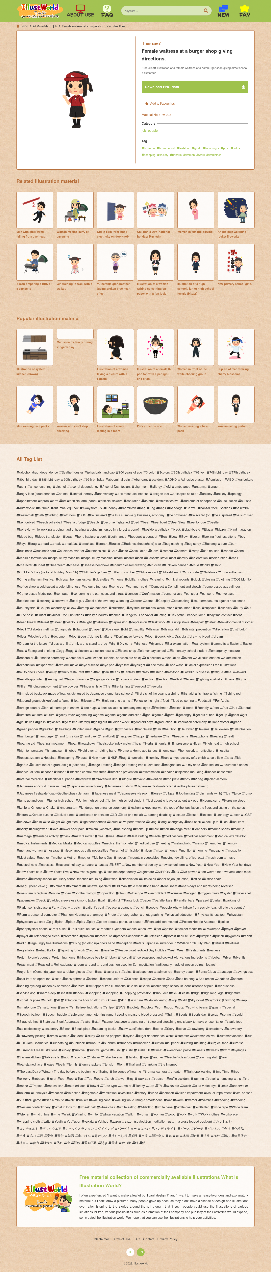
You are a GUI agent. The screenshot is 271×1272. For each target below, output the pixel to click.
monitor (186, 850)
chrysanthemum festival (74, 579)
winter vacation (113, 1114)
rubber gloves (75, 971)
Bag (152, 508)
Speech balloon (30, 1014)
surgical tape (219, 1043)
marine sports (220, 829)
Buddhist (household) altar (142, 543)
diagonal (81, 629)
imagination (172, 764)
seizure (79, 986)
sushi (117, 1050)
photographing (153, 914)
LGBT (248, 814)
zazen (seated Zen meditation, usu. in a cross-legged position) (168, 1121)
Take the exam (114, 1057)
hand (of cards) (68, 736)
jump (248, 793)
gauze (159, 714)
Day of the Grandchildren (188, 615)
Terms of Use (121, 1239)
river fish (241, 957)
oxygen (191, 893)
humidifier (137, 757)
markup (239, 829)
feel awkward (236, 672)
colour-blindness (95, 586)
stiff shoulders (141, 1028)
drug (104, 643)
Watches (207, 1100)
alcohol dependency (84, 486)
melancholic (182, 843)
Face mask (156, 665)
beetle (214, 522)
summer (183, 1035)
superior (173, 1043)
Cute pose (26, 615)
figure (242, 679)
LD (115, 814)
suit (171, 1035)
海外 (217, 1135)
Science (132, 978)
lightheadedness (94, 821)
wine (56, 1114)
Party (55, 907)
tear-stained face (30, 1064)
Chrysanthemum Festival (36, 579)
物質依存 (240, 1135)
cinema (118, 579)
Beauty (95, 522)
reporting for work (73, 950)
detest (212, 622)
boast (69, 536)
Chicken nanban (176, 565)
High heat (212, 743)
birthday (163, 529)
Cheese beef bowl (96, 565)
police (224, 921)
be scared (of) (200, 515)
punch (219, 936)
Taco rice (79, 1057)
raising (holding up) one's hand (93, 943)
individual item (29, 772)
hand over (90, 736)
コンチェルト (28, 1128)
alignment (141, 486)
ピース (185, 1128)
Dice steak (112, 629)
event (188, 657)
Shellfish (66, 993)
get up (222, 714)
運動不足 (90, 1142)
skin (123, 1000)
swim (226, 1050)
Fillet (22, 686)
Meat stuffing (139, 836)
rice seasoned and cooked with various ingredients (171, 957)
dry (113, 643)
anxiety (207, 493)
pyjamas (234, 936)
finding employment (44, 686)
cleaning (158, 579)
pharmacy (97, 914)
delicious (71, 622)
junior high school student (126, 800)
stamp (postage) (115, 1021)
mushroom (215, 857)
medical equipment (200, 836)
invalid (140, 779)
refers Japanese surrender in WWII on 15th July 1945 (173, 943)
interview (84, 779)
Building (211, 543)
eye (75, 665)
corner (137, 600)
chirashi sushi (171, 572)
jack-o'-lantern (217, 779)
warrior (192, 1100)
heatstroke (87, 743)
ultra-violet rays (205, 1085)
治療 (196, 1135)
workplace (215, 155)
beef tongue (197, 522)
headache (181, 736)
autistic (246, 500)
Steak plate (82, 1028)
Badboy (111, 508)
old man (136, 886)
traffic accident (179, 1078)
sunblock (78, 1043)
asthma (149, 500)
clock (197, 579)
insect (211, 772)
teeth (61, 1064)
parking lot (232, 900)
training (198, 1078)
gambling (85, 714)
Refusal (233, 943)
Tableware (52, 1057)
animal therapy (82, 493)
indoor (48, 772)
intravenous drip (106, 779)
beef (146, 522)
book (103, 536)
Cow (73, 607)
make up (142, 829)
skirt (184, 1000)
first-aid (188, 693)
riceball (216, 957)
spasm (216, 1007)
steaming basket (105, 1028)
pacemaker (27, 900)
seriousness (225, 986)
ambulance (182, 486)
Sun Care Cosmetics (33, 1043)
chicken (155, 565)
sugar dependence (151, 1035)
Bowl (184, 536)
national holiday (69, 864)
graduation (164, 722)
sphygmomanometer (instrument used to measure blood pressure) (117, 1014)
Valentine (73, 1093)
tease (50, 1064)
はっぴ (145, 1128)
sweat (158, 1050)
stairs (86, 1021)
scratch (160, 978)
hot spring (67, 757)
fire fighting (122, 686)
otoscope (136, 893)
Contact (148, 1239)
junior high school (61, 800)
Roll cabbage (63, 964)
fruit (225, 707)
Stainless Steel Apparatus (60, 1021)
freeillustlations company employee (125, 707)
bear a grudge (76, 522)
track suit (143, 1078)
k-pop (194, 800)
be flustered (98, 515)
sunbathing (60, 1043)
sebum (238, 978)
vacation (57, 1093)
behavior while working (35, 529)
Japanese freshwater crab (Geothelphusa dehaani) (172, 786)
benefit (135, 529)
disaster (153, 629)
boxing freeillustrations (220, 536)
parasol (203, 900)
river (228, 957)
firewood (140, 686)
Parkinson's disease (33, 907)
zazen (116, 1121)
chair (234, 558)
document (60, 636)
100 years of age (130, 472)
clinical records (178, 579)
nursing (97, 879)
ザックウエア (51, 1128)
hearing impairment (52, 743)
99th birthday (95, 479)
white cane (165, 1107)
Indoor (61, 772)
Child (217, 565)
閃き (104, 1142)
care (120, 558)
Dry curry (125, 643)
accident (157, 479)
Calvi (155, 550)
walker (83, 1100)
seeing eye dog (30, 986)
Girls (31, 722)
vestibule (127, 1093)
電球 (114, 1142)
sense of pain (204, 986)
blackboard (192, 529)
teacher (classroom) (181, 1057)
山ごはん (84, 1135)
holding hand (107, 750)
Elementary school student (188, 650)
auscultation (228, 500)
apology (236, 493)
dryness (141, 643)
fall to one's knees (31, 672)
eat (21, 650)
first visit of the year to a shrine (158, 693)
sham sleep (47, 993)
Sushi (129, 1050)
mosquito (217, 850)
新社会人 (158, 1135)
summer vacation (231, 1035)
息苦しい (101, 1135)
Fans (116, 672)
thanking (151, 1064)
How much (99, 757)
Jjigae (170, 793)
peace (112, 907)
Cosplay (164, 600)
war (169, 1100)
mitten (147, 850)
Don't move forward (129, 636)
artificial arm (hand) (83, 500)
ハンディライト (165, 1128)
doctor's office (39, 636)
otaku (122, 893)
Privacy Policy (167, 1239)
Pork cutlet (59, 928)
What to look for (65, 1107)
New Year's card (30, 871)
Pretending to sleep (46, 936)
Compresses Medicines (35, 593)
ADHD (172, 479)
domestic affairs (101, 636)
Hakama (203, 729)
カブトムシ (224, 1121)
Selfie (134, 986)
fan (90, 672)
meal (100, 836)
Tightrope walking (198, 1071)
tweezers (172, 1085)
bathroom (69, 515)
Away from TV (92, 508)
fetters (190, 679)
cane (240, 550)
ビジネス (213, 1128)
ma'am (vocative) (100, 829)
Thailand (134, 1064)
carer (130, 558)
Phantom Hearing (73, 914)
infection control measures (87, 772)
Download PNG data (162, 86)
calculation (139, 550)
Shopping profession (137, 993)
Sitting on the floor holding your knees (90, 1000)
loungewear (40, 829)
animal (63, 493)
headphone (200, 736)
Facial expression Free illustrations (211, 665)
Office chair (213, 879)
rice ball (126, 957)
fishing (217, 693)
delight (87, 622)
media (156, 836)
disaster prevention (197, 629)
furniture (25, 714)
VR (21, 1100)
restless (214, 950)
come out (117, 586)
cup (198, 607)
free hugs (90, 707)
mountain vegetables (144, 857)
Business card (46, 550)
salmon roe (164, 971)
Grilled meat (83, 729)
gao (148, 714)
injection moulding (190, 772)
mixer (160, 850)
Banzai (191, 508)
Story (170, 1028)
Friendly (203, 707)
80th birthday (28, 479)
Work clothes (210, 1114)
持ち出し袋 (119, 1135)
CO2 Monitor (243, 579)
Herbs (149, 743)
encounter (26, 657)
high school (231, 743)
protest (171, 936)
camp (195, 550)
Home (124, 750)
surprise (238, 1043)
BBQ (83, 515)
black (177, 529)
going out (100, 722)
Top (80, 1078)
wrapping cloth (29, 1121)
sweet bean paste (178, 1050)
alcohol (61, 486)
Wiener (24, 1114)
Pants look (131, 900)
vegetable (91, 1093)
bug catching (174, 543)
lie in (38, 821)
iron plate (172, 779)
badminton (128, 508)
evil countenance (208, 657)
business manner (72, 550)
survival (80, 1050)
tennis (73, 1064)
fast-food (184, 148)
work (202, 155)
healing (217, 736)
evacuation (172, 657)
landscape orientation (94, 814)
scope (146, 978)
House (82, 757)
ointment (59, 886)
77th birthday (241, 472)
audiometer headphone (199, 500)
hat (168, 736)
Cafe (114, 550)
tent (121, 1064)
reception (125, 943)
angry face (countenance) (37, 493)
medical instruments (33, 843)
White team (240, 1107)
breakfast (71, 543)
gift (245, 714)
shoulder (162, 993)
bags (162, 508)
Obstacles (149, 879)
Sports (182, 1014)
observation (129, 879)
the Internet (169, 1064)
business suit (167, 148)
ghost (235, 714)
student (78, 1035)
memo (199, 843)
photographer (129, 914)
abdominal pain (119, 479)
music (231, 857)
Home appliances (145, 750)
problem (88, 936)
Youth (59, 1121)
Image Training (101, 764)
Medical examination (232, 836)
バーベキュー (127, 1128)
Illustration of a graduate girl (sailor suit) (59, 764)
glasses (55, 722)
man (166, 829)
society (164, 155)
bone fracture (86, 536)
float (76, 700)
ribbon (112, 957)
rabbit (248, 936)
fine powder (70, 686)
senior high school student (172, 986)
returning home (64, 957)
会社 (227, 1128)
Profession (154, 936)
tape (145, 1057)
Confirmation (151, 593)
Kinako (51, 807)
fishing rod (233, 693)
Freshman (161, 707)
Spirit (170, 1014)
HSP (114, 757)
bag (142, 508)
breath (102, 543)
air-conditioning (41, 486)
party (66, 907)
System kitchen (30, 1057)
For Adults (222, 700)
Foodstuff (204, 700)
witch (131, 1114)
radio (22, 943)
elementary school (153, 650)
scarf (58, 978)
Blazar (208, 529)
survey (66, 1050)
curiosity (226, 607)
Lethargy (222, 814)
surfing (188, 1043)
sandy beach (185, 971)
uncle (224, 1085)
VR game (34, 1100)
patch (78, 907)
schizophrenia (75, 978)
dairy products (98, 615)
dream (218, 636)
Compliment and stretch (184, 586)
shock (80, 993)
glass (42, 722)
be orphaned (178, 515)
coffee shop (27, 586)
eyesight (139, 665)
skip (174, 1000)
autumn (44, 508)
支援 (144, 1135)
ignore (23, 764)
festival (149, 679)
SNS (122, 1007)
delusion (102, 622)
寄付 (60, 1135)
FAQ (137, 1239)
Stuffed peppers (110, 1035)
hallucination (242, 729)
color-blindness (69, 586)
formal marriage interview (62, 707)
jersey (157, 793)
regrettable (26, 950)
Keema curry (211, 800)
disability (138, 629)
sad (100, 971)
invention (155, 779)
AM (168, 486)
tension (110, 1064)
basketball (243, 508)
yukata (89, 1121)
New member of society (141, 864)
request (94, 950)
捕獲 (134, 1135)
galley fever (67, 714)
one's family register (33, 893)
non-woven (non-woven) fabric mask (226, 871)
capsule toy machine (65, 558)
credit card (100, 607)
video (154, 1093)
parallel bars (163, 900)
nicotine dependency (121, 871)
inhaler (169, 772)
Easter (234, 643)
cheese (74, 565)
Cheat (40, 565)
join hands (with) (210, 793)
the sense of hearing (126, 1071)
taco (66, 1057)
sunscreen (143, 1043)
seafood (223, 978)
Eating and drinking (41, 650)
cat (174, 558)
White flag (202, 1107)
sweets (200, 1050)
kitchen (136, 807)
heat (73, 743)
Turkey (140, 1085)
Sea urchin (206, 978)
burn (224, 543)
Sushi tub (143, 1050)
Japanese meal (105, 793)
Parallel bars (185, 900)
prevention (70, 936)
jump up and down (32, 800)
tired (236, 1071)
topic (99, 1078)
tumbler (126, 1085)
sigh (197, 993)
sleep (243, 1000)
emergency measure (225, 650)
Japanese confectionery (86, 786)
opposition (107, 893)
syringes (240, 1050)
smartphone (27, 1007)
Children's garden (94, 572)
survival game (99, 1050)
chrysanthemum (232, 572)
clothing (224, 579)
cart (140, 558)
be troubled (27, 522)
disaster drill (171, 629)
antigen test (161, 493)
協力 (33, 1135)
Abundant (141, 479)
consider (192, 593)
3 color (151, 472)
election (83, 650)
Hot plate (50, 757)
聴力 (36, 1142)
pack (42, 900)
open (67, 893)
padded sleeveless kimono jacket (73, 900)
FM (98, 700)
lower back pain (73, 829)
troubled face (76, 1085)
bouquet (136, 536)
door (150, 636)
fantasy (144, 672)
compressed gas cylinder (222, 586)
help (138, 743)
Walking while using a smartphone (138, 1100)
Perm (23, 914)
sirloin (48, 1000)
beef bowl (160, 522)
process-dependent (129, 936)
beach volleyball (50, 522)
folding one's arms (117, 700)
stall (97, 1021)
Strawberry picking (32, 1035)
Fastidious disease (196, 672)
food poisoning (183, 700)
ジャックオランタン (79, 1128)
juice (237, 793)
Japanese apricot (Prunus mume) (42, 786)
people (153, 130)
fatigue (218, 672)
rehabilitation (47, 950)
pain (103, 900)
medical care (174, 836)
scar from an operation (35, 978)
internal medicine (31, 779)
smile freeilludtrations (87, 1007)
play (82, 921)
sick (174, 993)
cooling (124, 600)
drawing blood (200, 636)
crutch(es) (118, 607)
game (100, 714)
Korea (23, 814)
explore (63, 665)
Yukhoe (103, 1121)
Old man (121, 886)
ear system (201, 643)
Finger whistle (92, 686)
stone (159, 1028)
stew (124, 1028)
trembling (226, 1078)
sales (236, 148)
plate (71, 921)
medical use (146, 843)
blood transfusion (49, 536)
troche (23, 1085)
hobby (71, 750)
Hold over (87, 750)
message (53, 850)
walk (71, 1100)
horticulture (206, 750)
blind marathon (240, 529)
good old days (143, 722)
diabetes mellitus (42, 629)
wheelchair (88, 1107)
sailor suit (113, 971)
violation (168, 1093)
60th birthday (183, 472)
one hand (152, 886)
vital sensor (243, 1093)
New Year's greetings (88, 871)
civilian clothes (137, 579)
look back (194, 821)
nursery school (41, 879)
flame (65, 700)
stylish (129, 1035)
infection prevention (124, 772)
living (153, 821)
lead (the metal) (132, 814)
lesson (193, 814)
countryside (27, 607)
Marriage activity (47, 836)
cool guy (78, 600)
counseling (181, 600)
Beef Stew (178, 522)
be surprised (223, 515)
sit (58, 1000)
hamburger (212, 148)
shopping (150, 155)
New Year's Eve (57, 871)
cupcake (210, 607)
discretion (222, 629)
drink (75, 643)
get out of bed (204, 714)
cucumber (167, 607)
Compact (157, 586)
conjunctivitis (173, 593)
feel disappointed (31, 679)
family (52, 672)
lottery (23, 829)
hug (124, 757)
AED (230, 479)
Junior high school (91, 800)
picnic (41, 921)
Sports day (199, 1014)
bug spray (194, 543)
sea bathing (186, 978)
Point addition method (162, 921)
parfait (217, 900)
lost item (238, 821)
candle (228, 550)
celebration (200, 558)
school (93, 978)
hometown (168, 750)
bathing (53, 515)
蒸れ (60, 1142)
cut (249, 607)
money (172, 850)
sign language (214, 993)
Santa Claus (207, 971)
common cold (137, 586)
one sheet (170, 886)
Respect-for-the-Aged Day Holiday (142, 950)
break (57, 543)
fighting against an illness (216, 679)
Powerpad (213, 928)
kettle (23, 807)
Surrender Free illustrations (38, 1050)
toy (131, 1078)
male (155, 829)
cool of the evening (101, 600)
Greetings (64, 729)
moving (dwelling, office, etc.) (183, 857)
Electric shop (127, 650)
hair (158, 729)
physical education (180, 914)
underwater (240, 1085)
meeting (164, 843)
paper (147, 900)
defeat (44, 622)
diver (22, 636)
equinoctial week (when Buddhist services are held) (105, 657)
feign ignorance (78, 679)
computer (62, 593)
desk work (158, 622)
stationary (51, 1028)
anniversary (105, 493)
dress (55, 643)
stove (182, 1028)
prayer (228, 928)
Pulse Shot (187, 936)
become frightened (117, 522)
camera (167, 550)
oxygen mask (209, 893)
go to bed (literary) (77, 722)
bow (174, 536)
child (195, 565)
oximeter (176, 893)
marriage (25, 836)
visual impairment (219, 1093)
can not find (211, 550)
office (197, 879)
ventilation (109, 1093)
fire (108, 686)
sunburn (94, 1043)
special (230, 1007)
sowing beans (198, 1007)
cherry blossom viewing (129, 565)
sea (171, 978)
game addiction (130, 714)
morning (201, 850)
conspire (208, 593)
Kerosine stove (234, 800)
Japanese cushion (120, 786)
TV (160, 1085)
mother (44, 857)
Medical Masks (61, 843)
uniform (177, 155)
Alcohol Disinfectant (116, 486)
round (92, 964)
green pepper (28, 729)
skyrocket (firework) (221, 1000)
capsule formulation (33, 558)
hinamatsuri (55, 750)
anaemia (200, 486)
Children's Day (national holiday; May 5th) (48, 572)
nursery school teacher (72, 879)
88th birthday (50, 479)
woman (190, 155)
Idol (239, 757)
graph (237, 722)
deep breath (27, 622)
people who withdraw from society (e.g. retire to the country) (203, 907)
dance (116, 615)
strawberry (197, 1028)
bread (45, 543)
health (231, 736)
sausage (226, 971)
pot (159, 928)
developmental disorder (236, 622)
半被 (22, 1135)
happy (140, 736)
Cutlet (42, 615)
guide (197, 148)
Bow (164, 536)
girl (21, 722)
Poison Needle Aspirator (199, 921)
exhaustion (27, 665)
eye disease (90, 665)
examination (232, 657)
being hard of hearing (71, 529)
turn (151, 1085)
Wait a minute (54, 1100)
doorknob (164, 636)
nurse (23, 879)
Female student (129, 679)
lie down (25, 821)
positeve (147, 928)
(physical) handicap (101, 472)
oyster (227, 893)
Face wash (176, 665)
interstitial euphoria (60, 779)
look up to (211, 821)
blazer (221, 529)
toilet (52, 1078)
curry (239, 607)
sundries (126, 1043)
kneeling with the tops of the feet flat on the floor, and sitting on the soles (195, 807)
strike (65, 1035)
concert (133, 593)
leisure (180, 814)
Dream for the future (33, 643)
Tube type (110, 1085)
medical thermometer (119, 843)
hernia (162, 743)
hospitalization (29, 757)
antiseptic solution (185, 493)
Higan (197, 743)
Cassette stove (157, 558)
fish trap (203, 693)
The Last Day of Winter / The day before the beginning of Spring (64, 1071)
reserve (108, 950)
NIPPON (164, 871)
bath (41, 515)
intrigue (126, 779)
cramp (84, 607)
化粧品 (239, 1128)
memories (215, 843)
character (25, 565)
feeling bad (55, 679)
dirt (125, 629)
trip (239, 1078)
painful (115, 900)
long (163, 821)
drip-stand (90, 643)
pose (226, 148)
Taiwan (95, 1057)
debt (238, 615)
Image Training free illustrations (138, 764)
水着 (186, 1135)
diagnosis (64, 629)
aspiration (133, 500)
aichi (22, 486)
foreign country (29, 707)
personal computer (44, 914)
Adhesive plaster (192, 479)
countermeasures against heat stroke (219, 600)
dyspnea (157, 643)
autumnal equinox (66, 508)
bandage (176, 508)
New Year (196, 864)
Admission (215, 479)
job (144, 130)
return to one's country (34, 957)
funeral (246, 707)
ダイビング (106, 1128)
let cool (207, 814)
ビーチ (198, 1128)
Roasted (44, 964)
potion (169, 928)
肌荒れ (48, 1142)
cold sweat (47, 586)
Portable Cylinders (113, 928)
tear (224, 1057)
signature (234, 993)
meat (122, 836)
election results (103, 650)
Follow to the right (146, 700)
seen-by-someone (57, 986)
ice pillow (216, 757)
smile (64, 1007)
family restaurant (72, 672)
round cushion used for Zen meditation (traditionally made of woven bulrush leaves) (158, 964)
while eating (127, 1107)
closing (210, 579)
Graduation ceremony (191, 722)
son (159, 1007)
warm (180, 1100)
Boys (22, 543)
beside (149, 529)
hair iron (171, 729)
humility (153, 757)
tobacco (39, 1078)
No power (190, 871)
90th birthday (73, 479)
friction (177, 707)
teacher (158, 1057)
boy (242, 536)
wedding (223, 1100)
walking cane (101, 1100)
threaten (176, 1071)
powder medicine (190, 928)
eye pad (108, 665)
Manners (200, 829)
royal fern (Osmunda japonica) (40, 971)
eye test (123, 665)
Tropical (37, 1085)
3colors (165, 472)
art (64, 500)
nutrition (111, 879)
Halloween (221, 729)
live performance (133, 821)
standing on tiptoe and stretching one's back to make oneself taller (177, 1021)
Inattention (211, 764)
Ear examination (178, 643)
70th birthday (218, 472)
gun (110, 729)
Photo (112, 914)
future (39, 714)
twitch (187, 1085)
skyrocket (197, 1000)
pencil (140, 907)
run (91, 971)
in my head (192, 764)
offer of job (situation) (174, 879)
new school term (173, 864)
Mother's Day (103, 857)
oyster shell (243, 893)
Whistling (146, 1107)
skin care (136, 1000)
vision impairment (190, 1093)
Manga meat (181, 829)
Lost (225, 821)
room (80, 964)
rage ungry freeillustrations (49, 943)
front (216, 707)
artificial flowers (111, 500)
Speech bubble (56, 1014)
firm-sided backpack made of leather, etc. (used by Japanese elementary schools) (76, 693)
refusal (219, 943)
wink (67, 1114)
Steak (66, 1028)
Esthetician (153, 657)
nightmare (147, 871)
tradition (159, 1078)
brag (33, 543)
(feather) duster (72, 472)
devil (22, 629)
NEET (116, 864)
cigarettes (102, 579)
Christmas (210, 572)
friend (189, 707)
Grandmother (220, 722)
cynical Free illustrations (67, 615)
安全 (50, 1135)
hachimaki (144, 729)
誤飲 (77, 1142)
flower (87, 700)
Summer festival (204, 1035)
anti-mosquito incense (133, 493)
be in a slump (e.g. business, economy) (138, 515)
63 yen (201, 472)
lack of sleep (66, 814)
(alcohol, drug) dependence (38, 472)
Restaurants (196, 950)
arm (55, 500)
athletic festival (169, 500)
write (47, 1121)
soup (169, 1007)
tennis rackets (91, 1064)
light (57, 821)
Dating (161, 615)
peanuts (126, 907)
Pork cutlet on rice (83, 928)
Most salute (27, 857)
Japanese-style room (134, 793)
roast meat (26, 964)
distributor (240, 629)
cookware (61, 600)
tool (62, 1078)
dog (74, 636)
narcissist (47, 864)
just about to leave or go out (167, 800)
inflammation (151, 772)
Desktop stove (179, 622)
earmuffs (219, 643)
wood (172, 1114)
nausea (103, 864)
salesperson (144, 971)
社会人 (24, 1142)
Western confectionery (35, 1107)
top (71, 1078)
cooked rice (27, 600)
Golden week (120, 722)
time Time (222, 1071)
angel (214, 486)
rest (172, 950)
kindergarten (68, 807)
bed (136, 522)
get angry (184, 714)
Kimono (36, 807)
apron (45, 500)
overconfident (156, 893)
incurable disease (235, 764)
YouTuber (73, 1121)
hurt (166, 757)
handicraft (108, 736)
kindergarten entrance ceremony (104, 807)
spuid (239, 1014)
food (166, 700)
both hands (118, 536)
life (48, 821)
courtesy (60, 607)
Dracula (180, 636)
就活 (71, 1135)
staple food (234, 1021)
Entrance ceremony (51, 657)
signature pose (29, 1000)
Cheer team (57, 565)
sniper (110, 1007)
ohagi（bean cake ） (34, 886)
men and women (31, 850)
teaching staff (208, 1057)
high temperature (31, 750)
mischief (118, 850)
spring (226, 1014)
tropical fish (55, 1085)
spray (214, 1014)
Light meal (71, 821)
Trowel (94, 1085)
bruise (115, 543)
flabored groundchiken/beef (38, 700)
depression (119, 622)
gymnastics (125, 729)
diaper (96, 629)
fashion (158, 672)
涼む (227, 1135)
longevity (177, 821)
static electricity (30, 1028)
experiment (46, 665)
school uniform (112, 978)
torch (110, 1078)
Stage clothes (28, 1021)
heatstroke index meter (115, 743)
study (91, 1035)
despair (198, 622)
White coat (184, 1107)
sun (250, 1035)
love (55, 829)
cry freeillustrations (142, 607)
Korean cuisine (42, 814)
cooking (45, 600)
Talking (133, 1057)
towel (121, 1078)
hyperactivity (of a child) (189, 757)
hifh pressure (179, 743)
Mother (71, 857)
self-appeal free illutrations (107, 986)
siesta (185, 993)
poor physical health (33, 928)
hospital (224, 750)
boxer (196, 536)
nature (89, 864)
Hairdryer (187, 729)
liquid (114, 821)
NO (176, 871)
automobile (27, 508)
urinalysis (40, 1093)
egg (61, 650)
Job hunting (186, 793)
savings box (244, 971)
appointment (28, 500)
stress (53, 1035)
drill (65, 643)
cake (124, 550)
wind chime (41, 1114)
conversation (227, 593)
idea (230, 757)
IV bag (198, 779)
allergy (157, 486)
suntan (159, 1043)
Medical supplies (88, 843)
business (149, 148)
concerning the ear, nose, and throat (98, 593)
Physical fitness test (211, 914)
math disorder (83, 836)
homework (187, 750)
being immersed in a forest (108, 529)
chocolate (192, 572)
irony (186, 779)
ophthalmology (85, 893)
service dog (27, 993)
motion (121, 857)
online (55, 893)
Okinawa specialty (98, 886)
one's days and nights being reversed (207, 886)
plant (60, 921)
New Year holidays (237, 864)
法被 (206, 1135)
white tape (220, 1107)
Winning (80, 1114)
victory (141, 1093)
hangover (125, 736)
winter (94, 1114)
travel (212, 1078)
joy (228, 793)
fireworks (156, 686)
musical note (28, 864)
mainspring (124, 829)
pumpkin (205, 936)
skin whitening (157, 1000)
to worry (24, 1078)
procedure (105, 936)
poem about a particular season (121, 921)
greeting (48, 729)
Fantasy (129, 672)
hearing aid (27, 743)
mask (66, 836)
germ (170, 714)
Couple (44, 607)
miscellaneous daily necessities (85, 850)
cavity (184, 558)
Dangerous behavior (138, 615)
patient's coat (95, 907)
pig (51, 921)
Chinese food (148, 572)
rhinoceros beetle (91, 957)
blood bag (26, 536)
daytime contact (220, 615)
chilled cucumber (123, 572)
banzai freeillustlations (216, 508)
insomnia (226, 772)
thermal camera (156, 1071)
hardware (155, 736)
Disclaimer (101, 1239)
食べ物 (126, 1142)
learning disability (159, 814)
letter (236, 814)
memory (231, 843)
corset (150, 600)
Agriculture (245, 479)
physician (236, 914)
